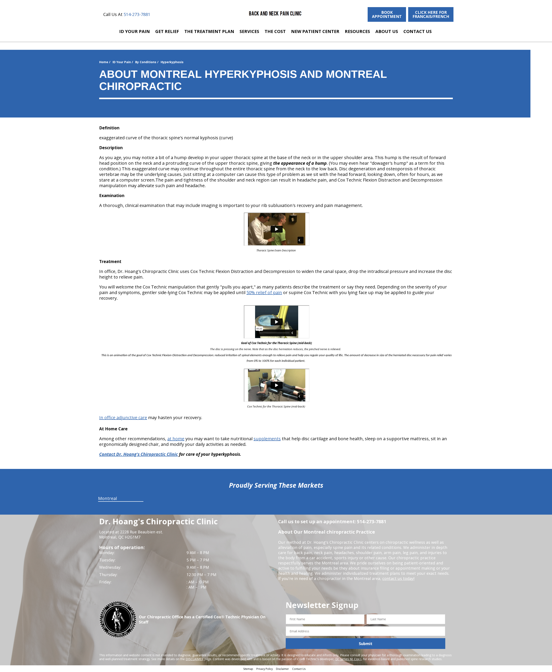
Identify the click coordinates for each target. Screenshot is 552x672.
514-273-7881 (137, 14)
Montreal (107, 498)
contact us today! (398, 578)
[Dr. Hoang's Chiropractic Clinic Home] (275, 13)
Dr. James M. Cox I (348, 659)
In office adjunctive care (123, 417)
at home (175, 439)
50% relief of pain (264, 292)
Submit (365, 643)
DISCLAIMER (195, 659)
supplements (267, 439)
